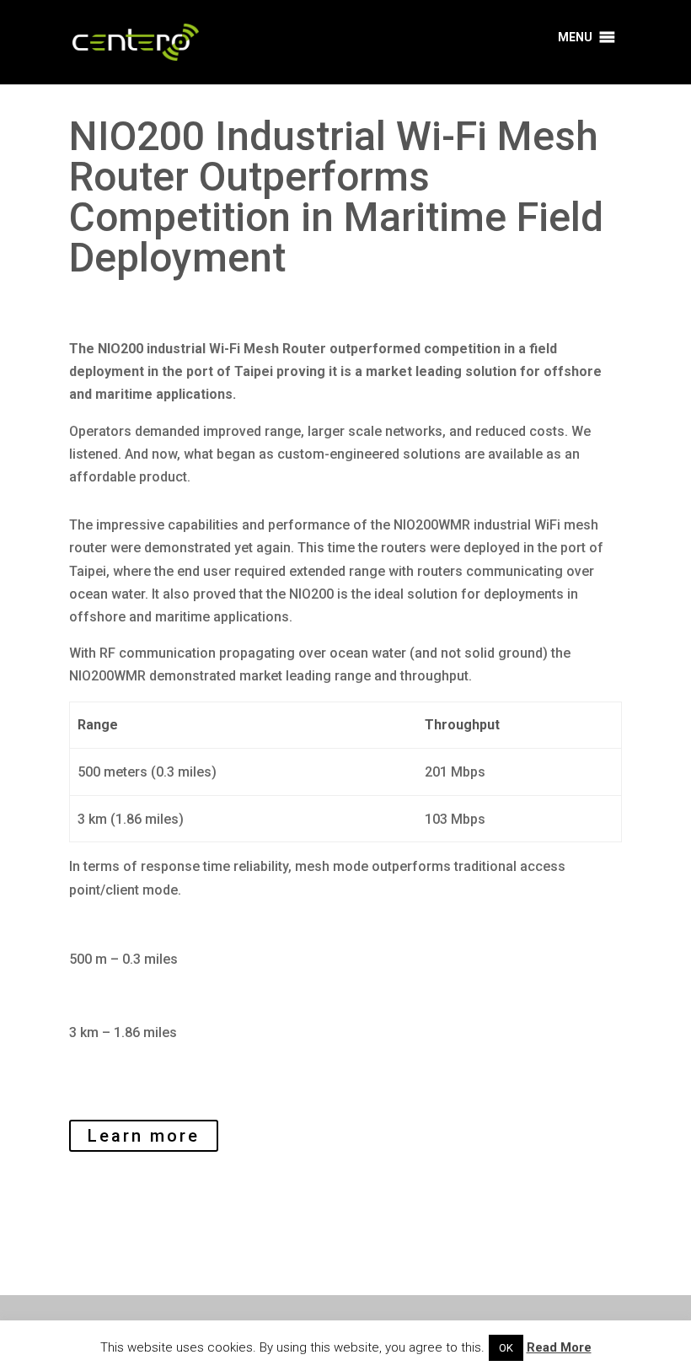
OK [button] (506, 1347)
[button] (575, 37)
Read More (559, 1347)
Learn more (144, 1136)
